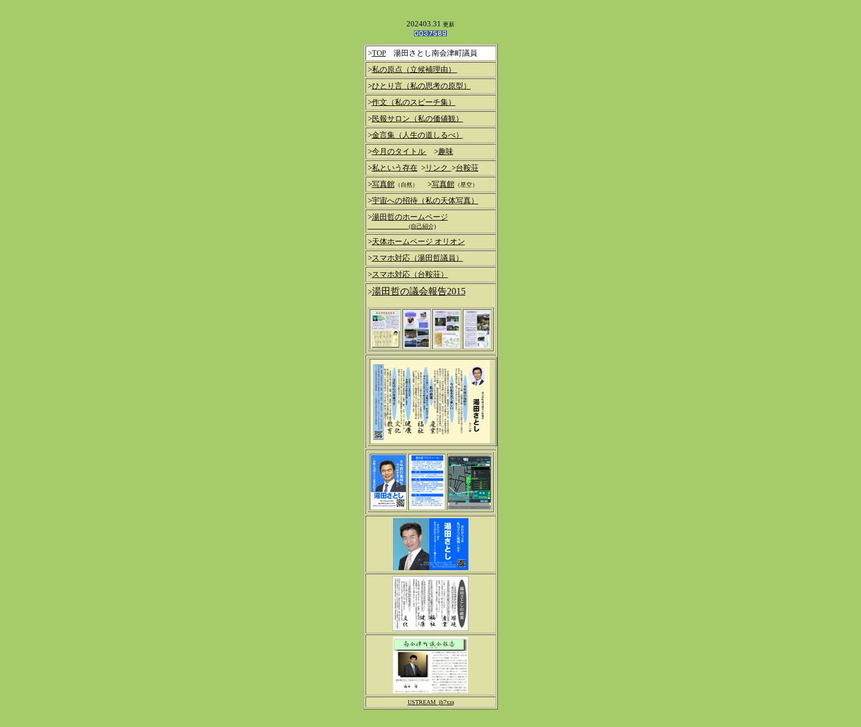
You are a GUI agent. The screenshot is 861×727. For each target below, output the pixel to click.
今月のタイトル (399, 151)
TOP (379, 53)
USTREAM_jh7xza (431, 702)
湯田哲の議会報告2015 (419, 291)
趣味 (445, 151)
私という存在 (395, 167)
